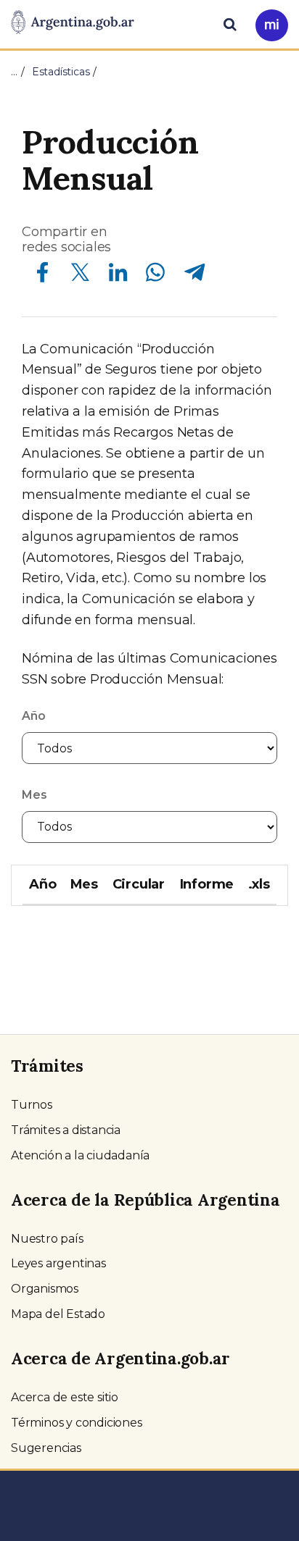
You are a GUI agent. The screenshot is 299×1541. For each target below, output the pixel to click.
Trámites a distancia (65, 1130)
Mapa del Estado (58, 1314)
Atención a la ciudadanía (80, 1155)
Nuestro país (47, 1239)
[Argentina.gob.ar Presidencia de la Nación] (72, 23)
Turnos (31, 1105)
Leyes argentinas (58, 1263)
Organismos (44, 1289)
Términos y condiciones (76, 1422)
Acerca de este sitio (64, 1397)
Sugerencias (46, 1448)
